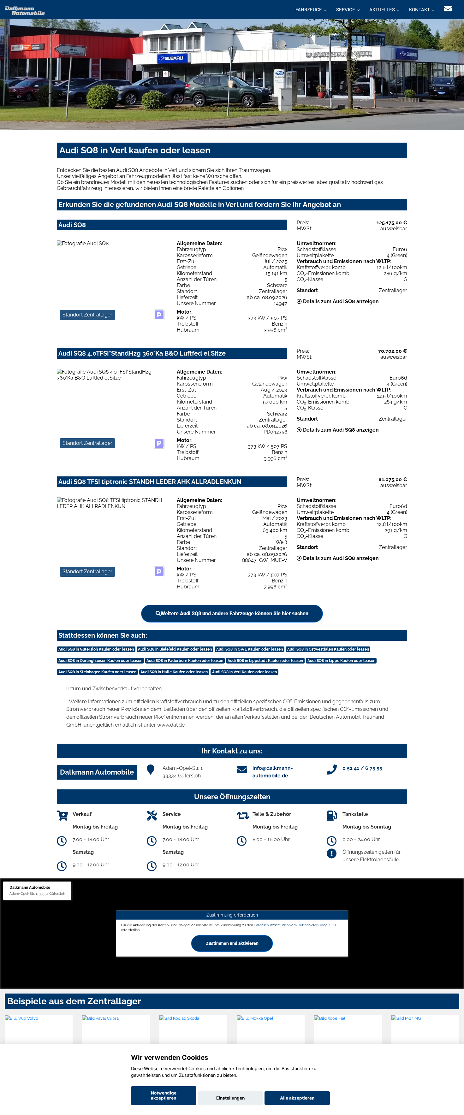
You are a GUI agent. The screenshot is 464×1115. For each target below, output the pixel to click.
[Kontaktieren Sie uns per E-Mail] (448, 8)
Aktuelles (382, 10)
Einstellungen (230, 1097)
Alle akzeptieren (297, 1097)
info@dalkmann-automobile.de (273, 772)
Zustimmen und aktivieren (232, 943)
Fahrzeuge (308, 10)
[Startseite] (25, 10)
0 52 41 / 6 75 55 (362, 768)
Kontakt (419, 10)
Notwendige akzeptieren (163, 1095)
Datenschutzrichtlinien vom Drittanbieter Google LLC (296, 925)
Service (345, 10)
